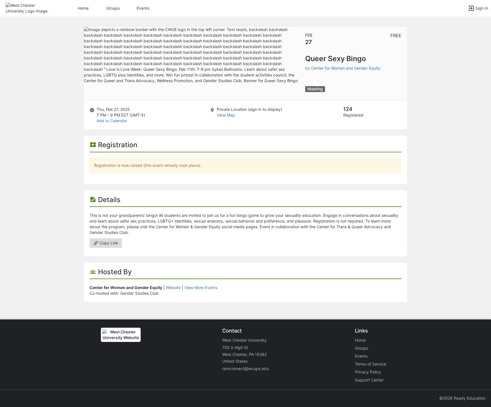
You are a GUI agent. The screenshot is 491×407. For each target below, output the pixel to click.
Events (143, 8)
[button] (29, 7)
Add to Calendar (112, 120)
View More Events (200, 287)
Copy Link (108, 242)
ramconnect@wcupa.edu (245, 368)
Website (173, 287)
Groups (113, 8)
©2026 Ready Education (462, 398)
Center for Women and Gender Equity (345, 68)
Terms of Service (370, 364)
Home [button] (83, 8)
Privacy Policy (368, 371)
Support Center (369, 379)
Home (360, 340)
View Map (226, 115)
